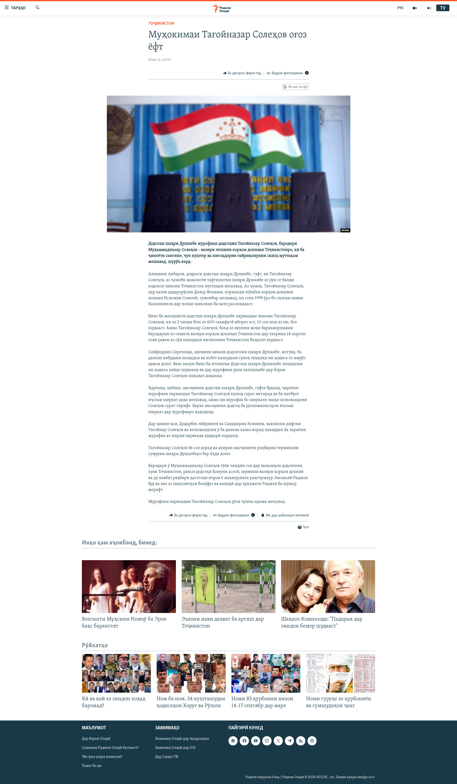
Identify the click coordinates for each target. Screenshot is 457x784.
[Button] (242, 73)
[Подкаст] (312, 740)
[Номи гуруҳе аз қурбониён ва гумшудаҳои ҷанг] (340, 673)
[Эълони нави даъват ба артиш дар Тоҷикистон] (229, 586)
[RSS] (300, 740)
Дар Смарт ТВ (166, 757)
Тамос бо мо (92, 766)
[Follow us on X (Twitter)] (278, 740)
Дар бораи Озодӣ (96, 739)
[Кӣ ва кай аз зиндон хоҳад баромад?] (116, 673)
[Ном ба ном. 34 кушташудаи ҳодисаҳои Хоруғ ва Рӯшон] (191, 673)
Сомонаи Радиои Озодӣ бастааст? (110, 748)
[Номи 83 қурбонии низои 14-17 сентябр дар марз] (265, 673)
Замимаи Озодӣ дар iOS (175, 748)
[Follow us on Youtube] (255, 740)
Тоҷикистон (161, 24)
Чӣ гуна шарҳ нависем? (102, 757)
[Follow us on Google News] (233, 740)
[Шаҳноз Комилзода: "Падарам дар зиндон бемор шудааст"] (328, 586)
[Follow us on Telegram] (289, 740)
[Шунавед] (429, 8)
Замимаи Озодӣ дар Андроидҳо (182, 739)
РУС (400, 8)
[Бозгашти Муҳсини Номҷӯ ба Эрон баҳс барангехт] (129, 586)
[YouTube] (414, 8)
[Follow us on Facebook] (244, 740)
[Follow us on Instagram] (266, 740)
